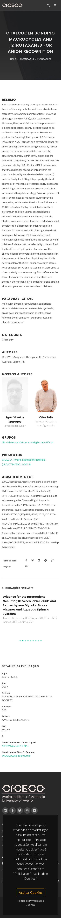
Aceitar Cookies (30, 892)
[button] (20, 640)
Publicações (44, 59)
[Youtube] (34, 810)
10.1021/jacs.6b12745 (14, 745)
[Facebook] (12, 810)
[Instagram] (27, 810)
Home (13, 59)
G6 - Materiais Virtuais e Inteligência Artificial (27, 442)
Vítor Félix (46, 417)
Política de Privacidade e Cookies (30, 902)
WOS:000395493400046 (16, 755)
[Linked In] (5, 810)
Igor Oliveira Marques (15, 419)
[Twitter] (20, 810)
